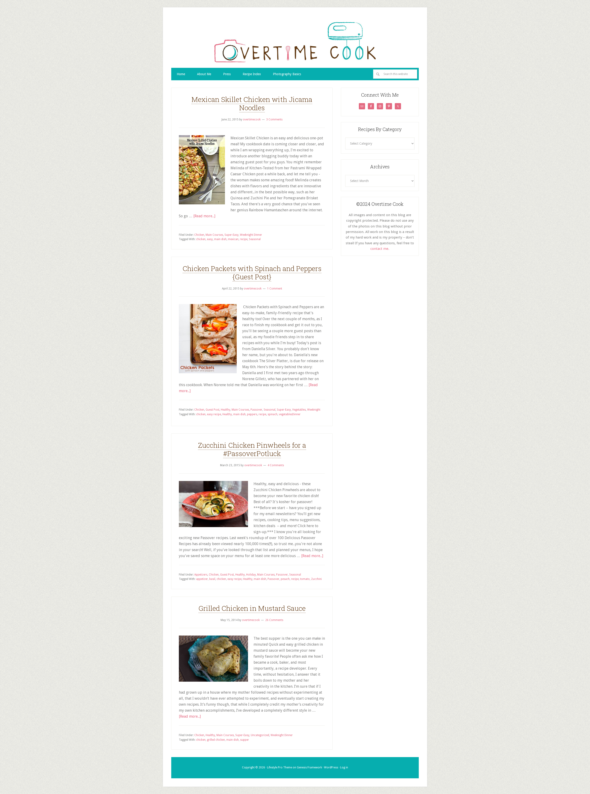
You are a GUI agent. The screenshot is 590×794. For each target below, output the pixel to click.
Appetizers (200, 574)
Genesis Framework (309, 767)
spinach (272, 414)
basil (212, 579)
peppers (252, 414)
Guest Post (212, 409)
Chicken (199, 234)
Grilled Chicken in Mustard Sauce (252, 608)
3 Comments (274, 119)
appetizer (202, 579)
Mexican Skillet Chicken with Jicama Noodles (252, 103)
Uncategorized (260, 735)
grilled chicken (216, 739)
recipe (244, 239)
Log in (344, 767)
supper (244, 739)
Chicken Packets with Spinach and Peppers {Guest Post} (252, 272)
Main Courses (214, 234)
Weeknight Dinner (251, 234)
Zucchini (316, 579)
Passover (256, 409)
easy (210, 239)
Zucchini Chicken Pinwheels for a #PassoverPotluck (252, 449)
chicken (201, 239)
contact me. (379, 249)
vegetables (285, 414)
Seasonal (255, 239)
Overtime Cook (295, 42)
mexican (233, 239)
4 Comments (276, 465)
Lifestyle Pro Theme (279, 767)
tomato (305, 579)
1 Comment (274, 288)
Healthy (225, 409)
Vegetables (299, 409)
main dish (220, 239)
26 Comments (274, 620)
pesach (285, 579)
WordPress (331, 767)
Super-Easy (231, 234)
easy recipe (214, 414)
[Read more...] (204, 216)
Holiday (251, 574)
